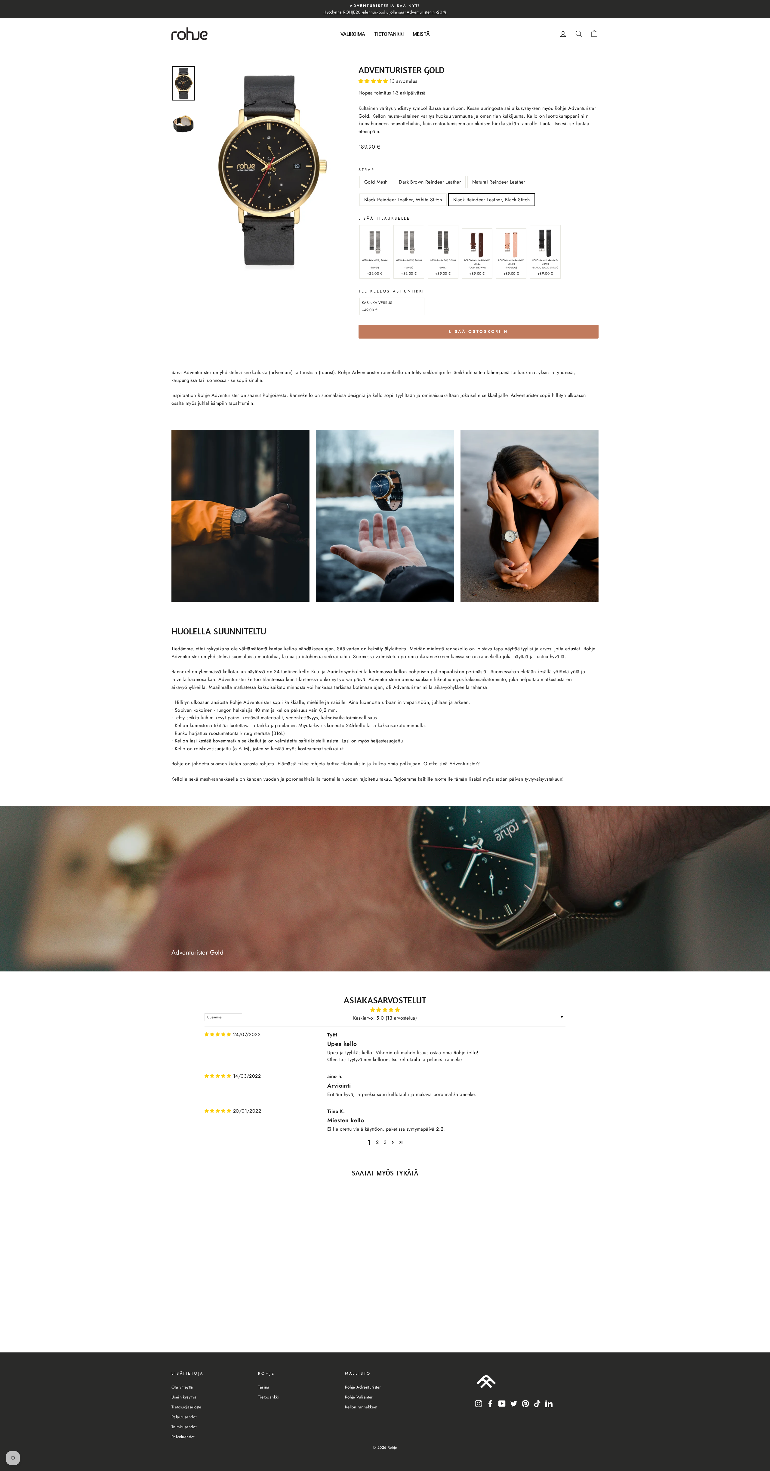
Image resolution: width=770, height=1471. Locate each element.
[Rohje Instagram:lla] (478, 1403)
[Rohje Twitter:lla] (513, 1403)
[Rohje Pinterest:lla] (525, 1403)
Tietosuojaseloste (186, 1407)
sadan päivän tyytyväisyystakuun (528, 779)
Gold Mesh (376, 181)
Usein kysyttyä (184, 1397)
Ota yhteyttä (182, 1387)
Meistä (421, 33)
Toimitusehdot (183, 1427)
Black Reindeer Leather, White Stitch (403, 199)
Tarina (263, 1387)
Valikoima (352, 33)
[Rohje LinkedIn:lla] (549, 1403)
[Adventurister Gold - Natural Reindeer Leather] (222, 1317)
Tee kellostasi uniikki (391, 291)
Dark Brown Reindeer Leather (430, 181)
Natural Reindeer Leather (498, 181)
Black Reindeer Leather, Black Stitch (491, 199)
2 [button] (377, 1142)
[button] (374, 81)
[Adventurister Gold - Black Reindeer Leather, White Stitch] (230, 1317)
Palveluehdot (183, 1437)
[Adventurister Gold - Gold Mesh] (206, 1317)
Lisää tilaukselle (384, 218)
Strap (367, 169)
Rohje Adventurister (363, 1387)
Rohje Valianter (359, 1397)
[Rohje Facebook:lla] (490, 1403)
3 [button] (385, 1142)
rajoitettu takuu (375, 779)
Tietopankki (389, 33)
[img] (218, 1034)
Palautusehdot (183, 1417)
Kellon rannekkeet (361, 1407)
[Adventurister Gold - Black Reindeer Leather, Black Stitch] (239, 1317)
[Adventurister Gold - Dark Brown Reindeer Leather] (214, 1317)
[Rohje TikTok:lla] (537, 1403)
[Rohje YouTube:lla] (502, 1403)
